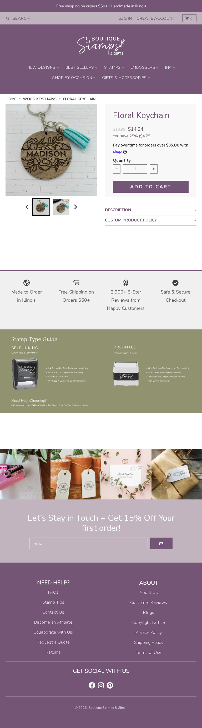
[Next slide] (75, 207)
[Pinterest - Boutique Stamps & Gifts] (110, 685)
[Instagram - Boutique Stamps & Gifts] (101, 685)
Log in (125, 18)
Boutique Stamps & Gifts (106, 707)
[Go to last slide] (27, 207)
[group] (41, 207)
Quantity (122, 160)
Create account (156, 18)
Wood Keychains (40, 99)
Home (11, 99)
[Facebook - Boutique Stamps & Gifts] (92, 685)
